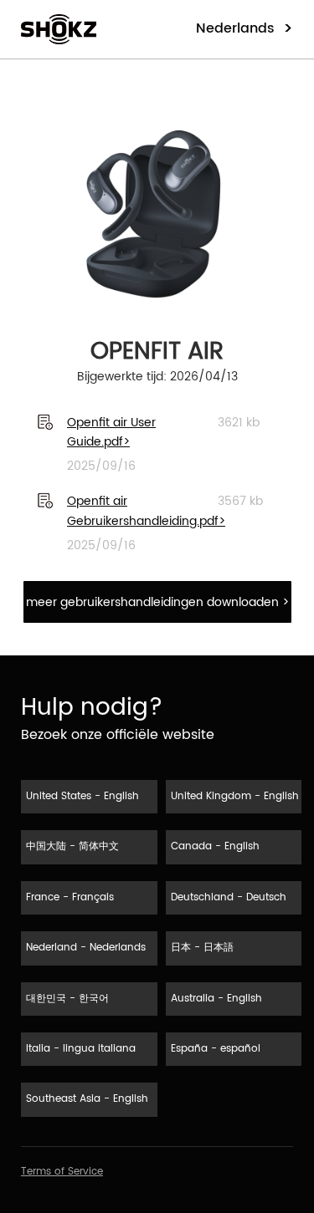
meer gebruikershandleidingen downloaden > (157, 602)
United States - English (82, 796)
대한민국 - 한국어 (67, 999)
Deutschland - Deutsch (228, 897)
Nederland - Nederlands (86, 948)
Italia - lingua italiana (81, 1049)
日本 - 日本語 (202, 948)
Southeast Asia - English (87, 1099)
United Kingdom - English (235, 796)
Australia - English (216, 999)
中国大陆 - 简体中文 (72, 846)
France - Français (70, 897)
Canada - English (215, 846)
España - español (215, 1049)
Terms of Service (62, 1172)
